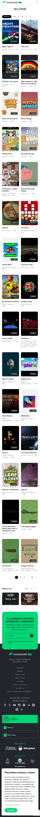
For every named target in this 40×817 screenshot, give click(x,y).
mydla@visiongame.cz (20, 701)
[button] (32, 588)
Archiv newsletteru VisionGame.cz (20, 691)
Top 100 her (20, 688)
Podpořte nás (20, 674)
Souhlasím (11, 810)
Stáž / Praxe (20, 678)
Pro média (20, 681)
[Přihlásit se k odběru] (31, 635)
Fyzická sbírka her (20, 685)
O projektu (20, 668)
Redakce (20, 671)
